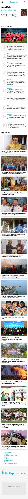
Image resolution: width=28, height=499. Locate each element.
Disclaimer (7, 462)
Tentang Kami (8, 452)
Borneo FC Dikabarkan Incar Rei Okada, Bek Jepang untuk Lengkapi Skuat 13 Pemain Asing (17, 126)
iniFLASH (10, 10)
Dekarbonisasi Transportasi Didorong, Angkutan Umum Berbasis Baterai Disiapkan (14, 214)
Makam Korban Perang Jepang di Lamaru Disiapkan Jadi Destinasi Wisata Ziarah (12, 255)
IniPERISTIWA (4, 12)
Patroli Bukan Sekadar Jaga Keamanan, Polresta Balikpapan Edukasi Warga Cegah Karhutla (14, 173)
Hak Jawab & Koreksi (10, 463)
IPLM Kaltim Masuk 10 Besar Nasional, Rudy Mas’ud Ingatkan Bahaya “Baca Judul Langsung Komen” (14, 404)
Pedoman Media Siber (10, 455)
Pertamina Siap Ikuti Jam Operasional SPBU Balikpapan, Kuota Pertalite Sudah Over (16, 117)
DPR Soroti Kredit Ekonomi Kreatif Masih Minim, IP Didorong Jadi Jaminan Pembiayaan (14, 447)
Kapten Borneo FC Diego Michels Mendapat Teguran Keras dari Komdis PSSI (9, 15)
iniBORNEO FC (4, 10)
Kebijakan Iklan (8, 460)
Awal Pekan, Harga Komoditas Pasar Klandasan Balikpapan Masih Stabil (14, 193)
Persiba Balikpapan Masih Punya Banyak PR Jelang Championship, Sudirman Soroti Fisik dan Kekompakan (14, 426)
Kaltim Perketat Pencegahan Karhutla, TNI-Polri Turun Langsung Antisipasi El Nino (16, 108)
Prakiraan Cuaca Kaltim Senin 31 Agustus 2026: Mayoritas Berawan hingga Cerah (13, 297)
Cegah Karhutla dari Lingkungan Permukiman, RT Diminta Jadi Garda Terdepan (13, 276)
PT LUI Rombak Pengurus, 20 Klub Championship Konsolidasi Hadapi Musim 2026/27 (12, 339)
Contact (6, 459)
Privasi (6, 457)
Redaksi (6, 454)
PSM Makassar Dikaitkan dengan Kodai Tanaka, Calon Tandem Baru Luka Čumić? (16, 82)
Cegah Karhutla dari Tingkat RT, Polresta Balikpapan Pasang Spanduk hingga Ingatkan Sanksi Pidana (13, 361)
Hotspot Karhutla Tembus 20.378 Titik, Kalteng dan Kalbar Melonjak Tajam (13, 382)
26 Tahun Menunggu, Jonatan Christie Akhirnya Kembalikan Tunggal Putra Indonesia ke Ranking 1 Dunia (17, 56)
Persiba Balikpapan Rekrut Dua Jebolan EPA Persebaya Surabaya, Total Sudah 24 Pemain (16, 65)
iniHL (14, 10)
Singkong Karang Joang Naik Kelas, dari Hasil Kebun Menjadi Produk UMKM (13, 235)
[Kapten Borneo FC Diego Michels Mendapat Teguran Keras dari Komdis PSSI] (24, 12)
